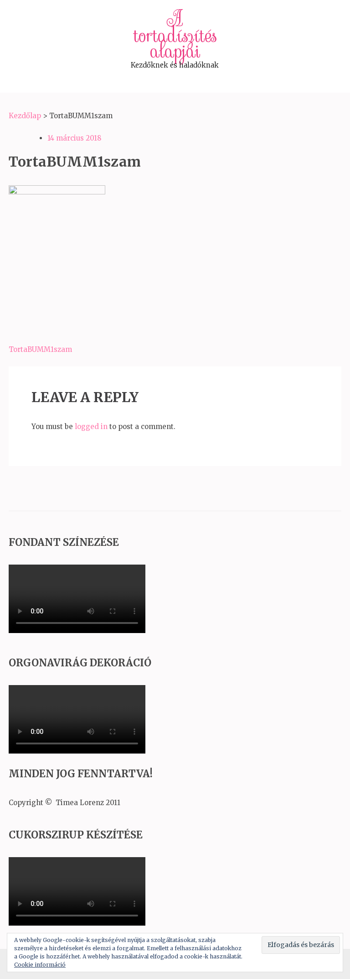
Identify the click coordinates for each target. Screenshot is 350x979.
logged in (91, 426)
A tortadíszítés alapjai (175, 35)
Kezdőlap (25, 115)
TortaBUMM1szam (40, 349)
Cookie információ (40, 964)
